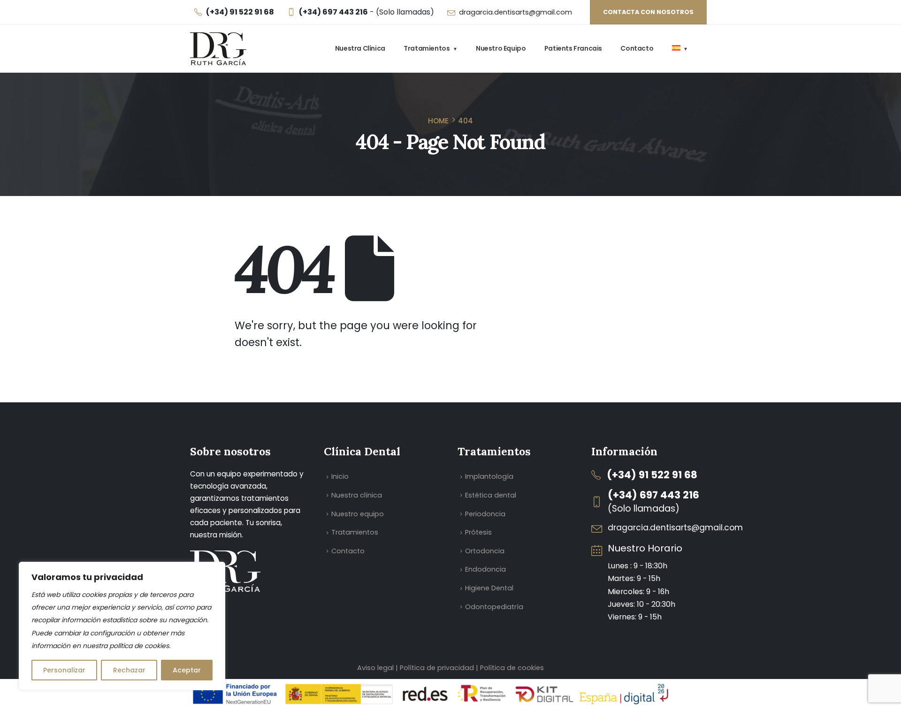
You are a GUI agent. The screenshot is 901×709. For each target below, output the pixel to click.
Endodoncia (485, 569)
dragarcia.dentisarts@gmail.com (515, 12)
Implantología (489, 476)
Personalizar (64, 670)
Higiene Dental (489, 588)
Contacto (636, 48)
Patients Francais (573, 48)
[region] (122, 626)
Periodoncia (485, 514)
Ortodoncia (484, 551)
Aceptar (187, 670)
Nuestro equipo (501, 48)
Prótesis (478, 532)
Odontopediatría (494, 606)
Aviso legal (375, 667)
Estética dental (490, 495)
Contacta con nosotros (648, 12)
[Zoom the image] (225, 556)
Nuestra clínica (360, 48)
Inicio (340, 476)
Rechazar (129, 670)
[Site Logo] (218, 48)
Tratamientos (427, 48)
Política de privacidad (438, 667)
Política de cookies (512, 667)
